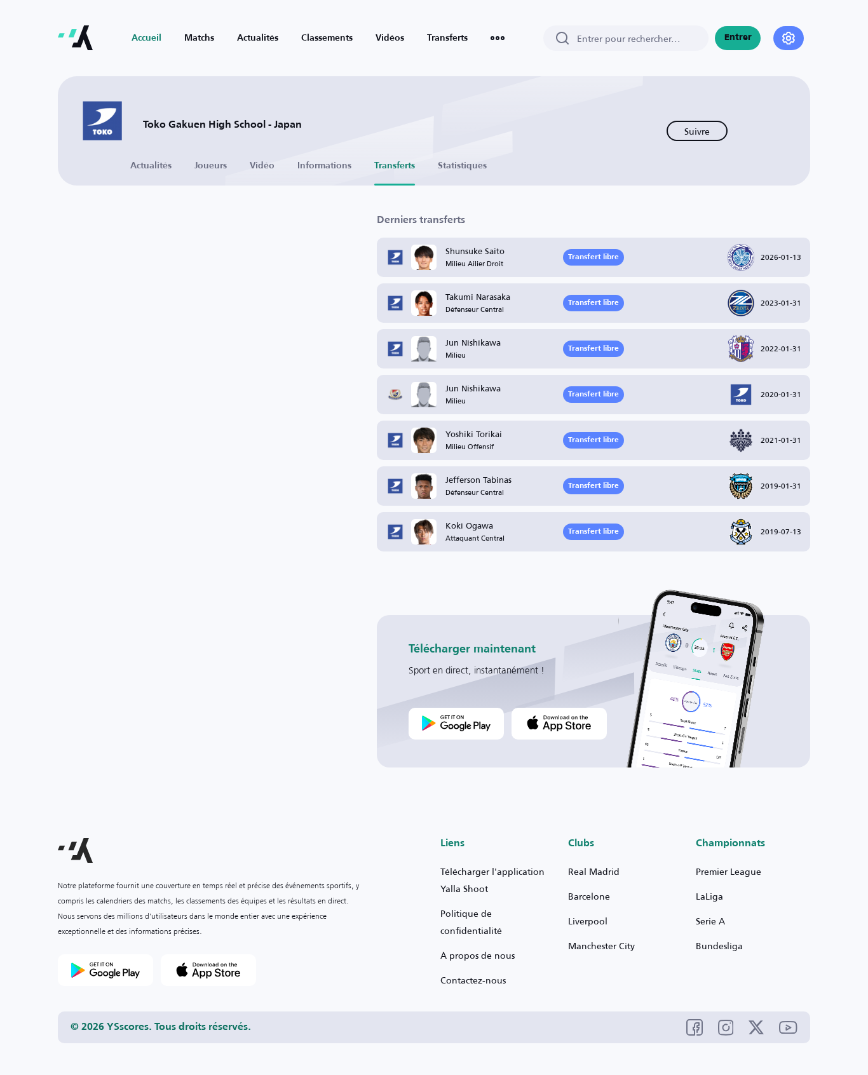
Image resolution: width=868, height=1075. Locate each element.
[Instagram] (726, 1028)
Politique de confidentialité (471, 922)
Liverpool (587, 921)
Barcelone (589, 896)
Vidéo (262, 165)
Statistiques (462, 165)
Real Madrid (594, 871)
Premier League (728, 871)
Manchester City (601, 945)
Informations (324, 165)
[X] (756, 1027)
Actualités (257, 38)
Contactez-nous (473, 980)
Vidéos (390, 38)
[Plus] (498, 38)
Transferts (447, 38)
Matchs (199, 38)
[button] (75, 850)
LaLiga (709, 896)
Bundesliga (719, 945)
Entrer (738, 38)
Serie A (710, 921)
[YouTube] (788, 1027)
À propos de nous (477, 955)
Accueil (146, 38)
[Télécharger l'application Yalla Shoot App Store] (559, 724)
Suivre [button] (697, 131)
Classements (327, 38)
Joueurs (210, 165)
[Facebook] (694, 1027)
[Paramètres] (788, 38)
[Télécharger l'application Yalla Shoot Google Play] (456, 724)
